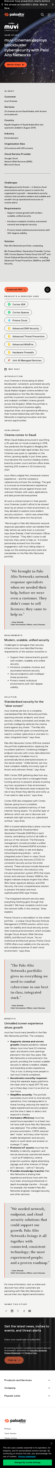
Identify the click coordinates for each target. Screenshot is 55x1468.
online (38, 1284)
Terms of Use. (31, 1353)
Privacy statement (27, 1456)
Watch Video (14, 64)
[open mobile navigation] (49, 15)
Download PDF (14, 289)
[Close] (51, 1443)
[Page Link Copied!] (6, 1311)
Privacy (7, 1429)
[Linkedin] (12, 1311)
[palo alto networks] (14, 15)
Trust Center (10, 1433)
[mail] (29, 1311)
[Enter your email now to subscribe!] (27, 1342)
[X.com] (18, 1311)
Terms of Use (10, 1438)
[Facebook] (24, 1311)
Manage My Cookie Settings (27, 1462)
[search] (42, 15)
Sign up (12, 1360)
